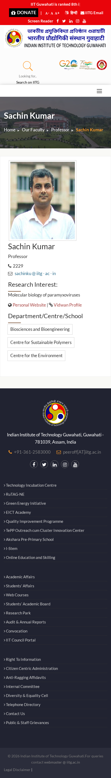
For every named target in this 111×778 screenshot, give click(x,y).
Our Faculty (33, 129)
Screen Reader (40, 21)
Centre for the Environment (36, 355)
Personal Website (29, 305)
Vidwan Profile (68, 305)
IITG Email (93, 12)
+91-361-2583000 (32, 452)
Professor (60, 129)
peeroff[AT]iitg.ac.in (82, 452)
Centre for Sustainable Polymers (41, 342)
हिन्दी (73, 12)
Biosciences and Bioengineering (40, 329)
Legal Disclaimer (17, 769)
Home (9, 129)
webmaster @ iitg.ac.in (62, 762)
